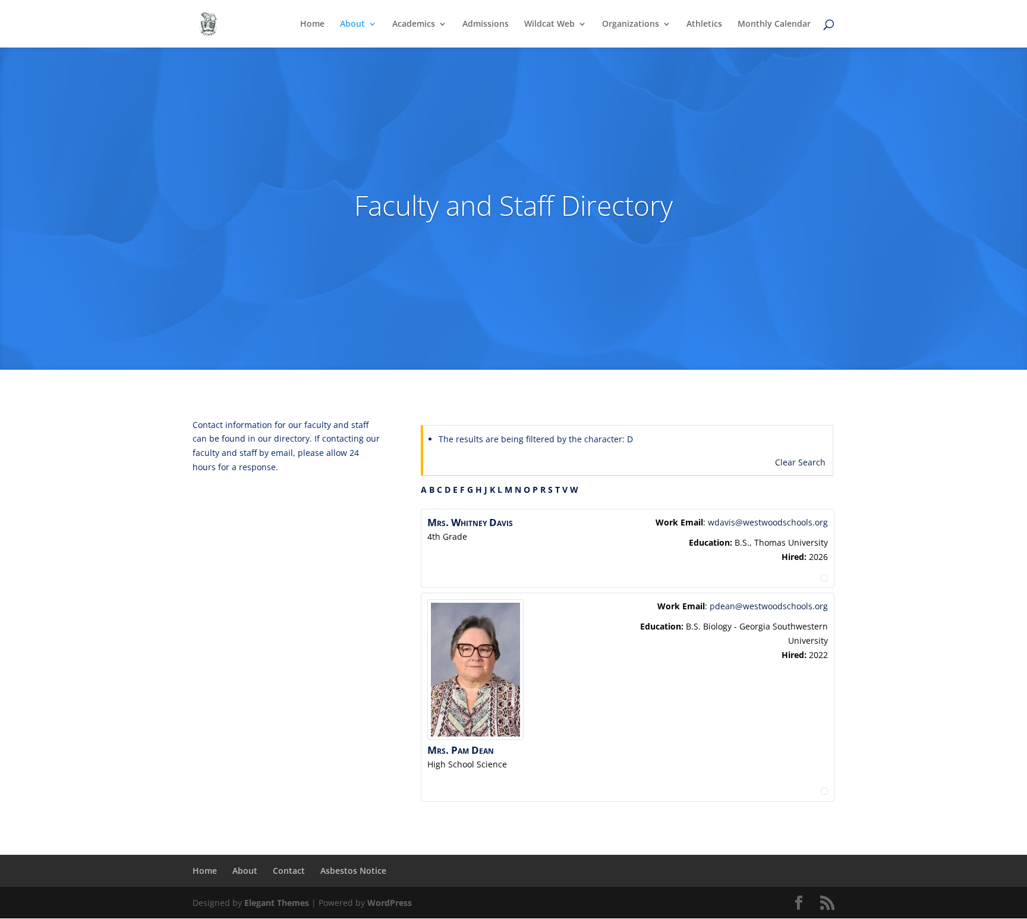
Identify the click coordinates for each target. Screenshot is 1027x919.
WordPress (389, 902)
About (352, 24)
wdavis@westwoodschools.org (768, 522)
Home (312, 24)
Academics (413, 24)
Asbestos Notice (353, 870)
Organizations (630, 24)
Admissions (485, 24)
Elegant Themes (276, 902)
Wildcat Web (549, 24)
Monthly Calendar (774, 24)
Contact (289, 870)
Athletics (704, 24)
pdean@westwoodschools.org (769, 606)
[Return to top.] (824, 574)
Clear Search (800, 462)
